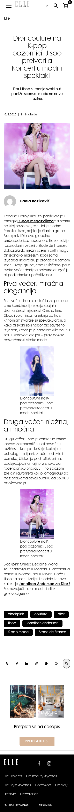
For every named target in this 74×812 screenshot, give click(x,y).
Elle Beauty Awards (41, 776)
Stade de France (52, 632)
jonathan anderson (42, 623)
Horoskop (43, 785)
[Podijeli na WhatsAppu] (46, 663)
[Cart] (65, 5)
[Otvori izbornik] (8, 5)
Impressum (45, 805)
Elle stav (61, 785)
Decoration (29, 794)
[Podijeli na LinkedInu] (26, 663)
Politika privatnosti (17, 805)
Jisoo (12, 623)
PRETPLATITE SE (37, 741)
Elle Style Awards (17, 785)
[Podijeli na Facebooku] (17, 663)
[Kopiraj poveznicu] (66, 663)
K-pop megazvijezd (35, 221)
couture (40, 614)
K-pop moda (18, 632)
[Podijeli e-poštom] (36, 663)
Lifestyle (10, 794)
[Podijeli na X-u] (7, 663)
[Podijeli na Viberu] (56, 663)
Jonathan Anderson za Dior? (44, 584)
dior (61, 614)
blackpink (16, 614)
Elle (7, 18)
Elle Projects (13, 776)
